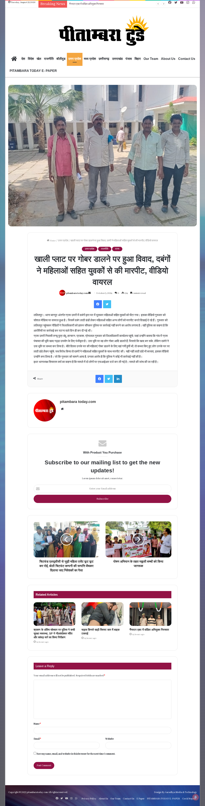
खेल (39, 58)
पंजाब (129, 58)
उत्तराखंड (117, 58)
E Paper (141, 798)
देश (23, 58)
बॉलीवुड (60, 58)
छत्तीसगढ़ (104, 58)
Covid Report (189, 798)
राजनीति (49, 58)
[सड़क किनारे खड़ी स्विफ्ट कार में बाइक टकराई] (102, 614)
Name (37, 723)
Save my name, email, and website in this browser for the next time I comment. (76, 753)
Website (109, 738)
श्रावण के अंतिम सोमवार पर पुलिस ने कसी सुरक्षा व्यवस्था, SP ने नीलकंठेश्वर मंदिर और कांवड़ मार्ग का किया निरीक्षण (54, 633)
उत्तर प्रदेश (74, 58)
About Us (168, 58)
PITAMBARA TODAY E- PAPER (33, 70)
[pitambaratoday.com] (102, 31)
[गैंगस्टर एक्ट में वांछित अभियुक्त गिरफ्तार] (150, 614)
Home (52, 240)
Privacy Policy (88, 798)
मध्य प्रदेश (90, 58)
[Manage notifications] (195, 797)
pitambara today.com (77, 293)
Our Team (151, 58)
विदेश (31, 58)
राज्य (117, 249)
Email (37, 738)
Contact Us (186, 58)
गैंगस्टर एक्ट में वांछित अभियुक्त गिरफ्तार (86, 4)
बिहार (138, 58)
